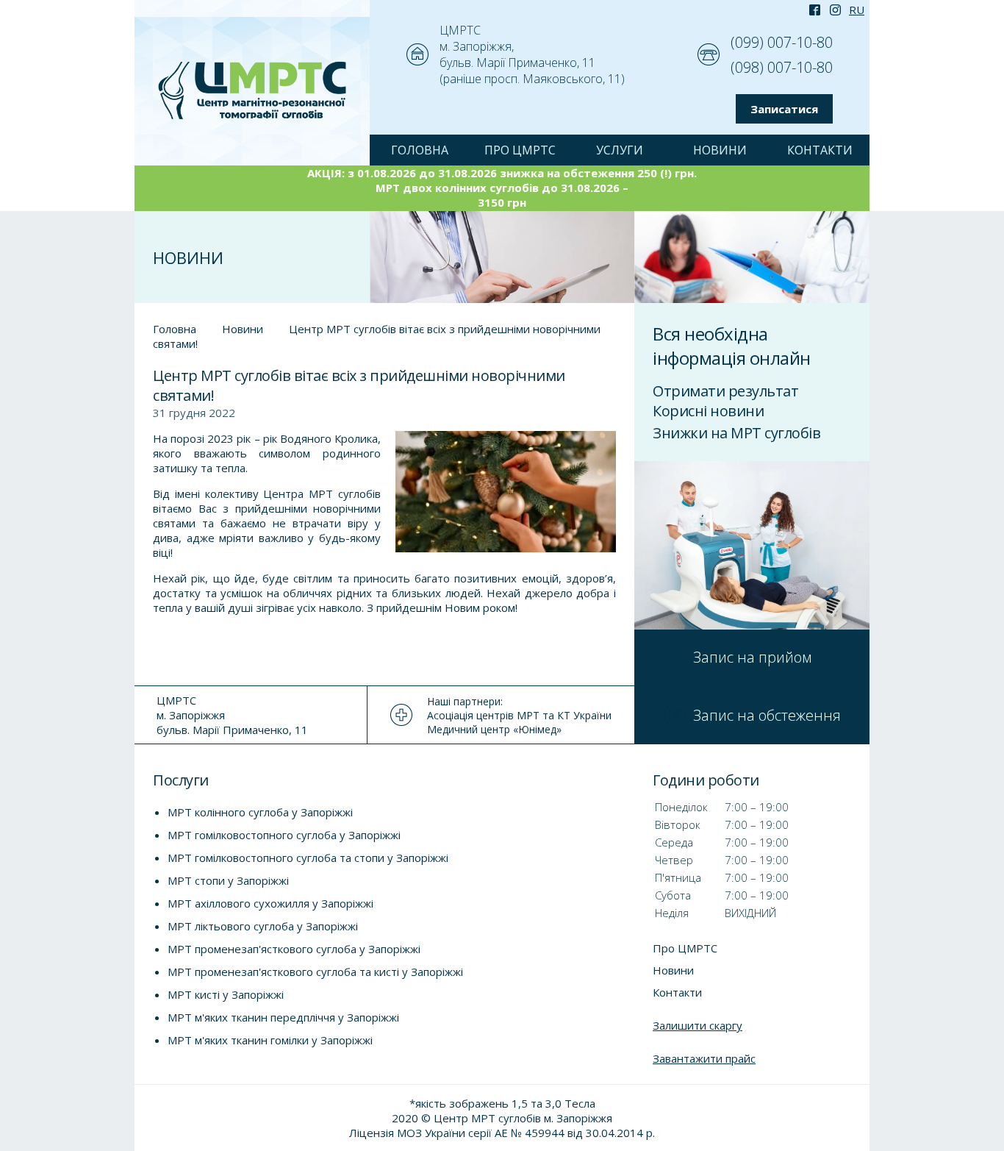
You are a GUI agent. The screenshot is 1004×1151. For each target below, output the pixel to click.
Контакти (820, 150)
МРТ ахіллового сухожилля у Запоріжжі (270, 903)
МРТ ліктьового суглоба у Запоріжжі (263, 926)
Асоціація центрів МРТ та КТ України (519, 715)
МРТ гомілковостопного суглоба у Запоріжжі (284, 834)
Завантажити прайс (704, 1058)
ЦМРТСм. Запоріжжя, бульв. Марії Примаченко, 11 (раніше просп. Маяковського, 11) (532, 54)
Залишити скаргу (697, 1025)
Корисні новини (708, 411)
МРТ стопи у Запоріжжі (228, 880)
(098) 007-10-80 (782, 67)
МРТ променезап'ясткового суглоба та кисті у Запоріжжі (315, 971)
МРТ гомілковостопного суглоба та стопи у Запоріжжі (308, 857)
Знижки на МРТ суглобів (736, 433)
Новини (720, 150)
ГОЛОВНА (419, 150)
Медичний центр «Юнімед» (494, 729)
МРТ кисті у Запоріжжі (226, 994)
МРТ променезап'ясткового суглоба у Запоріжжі (294, 948)
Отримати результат (725, 391)
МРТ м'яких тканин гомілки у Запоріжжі (270, 1040)
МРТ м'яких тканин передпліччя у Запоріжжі (283, 1017)
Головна (174, 328)
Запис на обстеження (767, 715)
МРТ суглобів (345, 493)
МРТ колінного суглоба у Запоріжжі (260, 812)
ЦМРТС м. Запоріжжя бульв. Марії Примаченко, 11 (232, 715)
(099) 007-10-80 (782, 42)
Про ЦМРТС (520, 150)
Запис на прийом (752, 657)
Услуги (619, 150)
